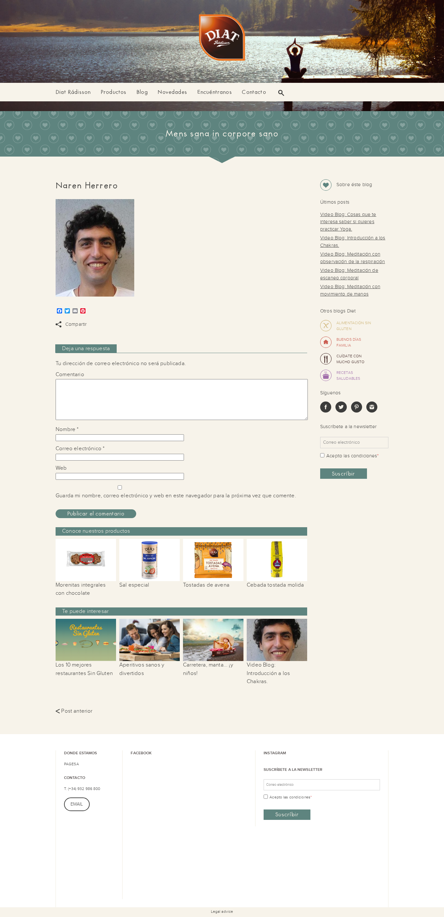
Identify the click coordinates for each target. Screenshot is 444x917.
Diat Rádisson (73, 92)
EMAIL (77, 804)
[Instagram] (371, 411)
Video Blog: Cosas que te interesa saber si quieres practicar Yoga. (348, 222)
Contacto (254, 92)
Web (61, 468)
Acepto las (352, 456)
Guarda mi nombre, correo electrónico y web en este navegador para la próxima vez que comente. (176, 495)
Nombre (67, 429)
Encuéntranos (214, 92)
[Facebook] (325, 411)
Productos (114, 92)
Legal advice (222, 911)
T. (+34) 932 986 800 (82, 788)
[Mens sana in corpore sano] (222, 39)
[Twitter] (340, 411)
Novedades (172, 92)
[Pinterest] (356, 411)
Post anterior (74, 711)
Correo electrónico (80, 448)
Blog (142, 92)
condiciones (364, 456)
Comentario (70, 374)
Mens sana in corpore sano (222, 133)
